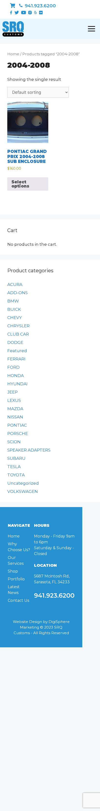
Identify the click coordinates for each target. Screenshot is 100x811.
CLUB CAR (18, 334)
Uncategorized (23, 483)
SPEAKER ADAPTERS (28, 450)
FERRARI (16, 359)
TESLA (14, 466)
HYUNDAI (17, 383)
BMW (13, 301)
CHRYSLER (18, 325)
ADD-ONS (17, 292)
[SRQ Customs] (13, 29)
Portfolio (16, 579)
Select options (20, 184)
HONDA (15, 375)
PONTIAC (17, 425)
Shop (13, 571)
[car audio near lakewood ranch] (12, 6)
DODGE (15, 342)
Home (13, 54)
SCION (14, 441)
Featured (17, 350)
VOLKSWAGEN (22, 491)
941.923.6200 (40, 6)
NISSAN (15, 417)
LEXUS (14, 400)
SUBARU (16, 458)
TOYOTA (16, 474)
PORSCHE (17, 433)
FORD (13, 367)
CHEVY (14, 317)
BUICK (14, 309)
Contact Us (18, 600)
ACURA (14, 284)
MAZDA (15, 408)
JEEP (12, 392)
